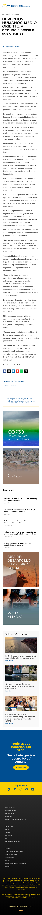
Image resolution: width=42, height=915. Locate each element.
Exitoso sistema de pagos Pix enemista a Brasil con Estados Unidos (20, 522)
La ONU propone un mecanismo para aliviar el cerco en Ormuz (20, 657)
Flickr (7, 838)
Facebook (8, 835)
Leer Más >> (8, 503)
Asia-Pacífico (9, 857)
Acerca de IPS (10, 807)
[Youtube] (26, 789)
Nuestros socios (10, 810)
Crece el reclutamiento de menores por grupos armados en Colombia (19, 686)
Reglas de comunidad (12, 841)
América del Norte (11, 854)
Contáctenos (9, 813)
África (7, 848)
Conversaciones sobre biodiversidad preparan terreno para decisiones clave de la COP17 (20, 717)
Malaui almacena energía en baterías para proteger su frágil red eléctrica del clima (20, 533)
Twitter (7, 832)
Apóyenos (8, 816)
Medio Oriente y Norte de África (15, 863)
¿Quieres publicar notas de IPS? (16, 819)
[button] (4, 371)
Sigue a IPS (9, 826)
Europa (7, 860)
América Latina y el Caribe (14, 851)
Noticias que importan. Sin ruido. (21, 747)
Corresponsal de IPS (11, 47)
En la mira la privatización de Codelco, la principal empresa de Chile (20, 511)
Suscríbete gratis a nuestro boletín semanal (21, 758)
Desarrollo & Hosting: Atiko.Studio (21, 906)
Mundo (7, 866)
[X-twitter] (15, 789)
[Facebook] (9, 789)
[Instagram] (20, 789)
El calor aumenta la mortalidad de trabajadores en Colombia (17, 544)
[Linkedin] (32, 789)
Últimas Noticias (20, 381)
